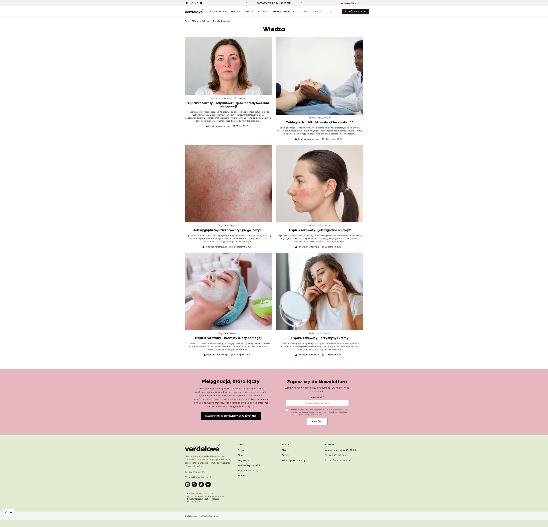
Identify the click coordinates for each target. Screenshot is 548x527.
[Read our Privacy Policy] (310, 302)
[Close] (313, 217)
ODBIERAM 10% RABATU (274, 273)
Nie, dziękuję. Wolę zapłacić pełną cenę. (274, 285)
